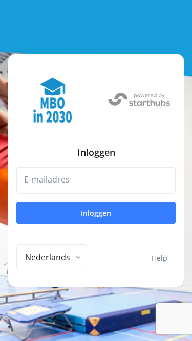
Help (159, 258)
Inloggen (96, 213)
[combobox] (51, 257)
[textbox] (47, 257)
